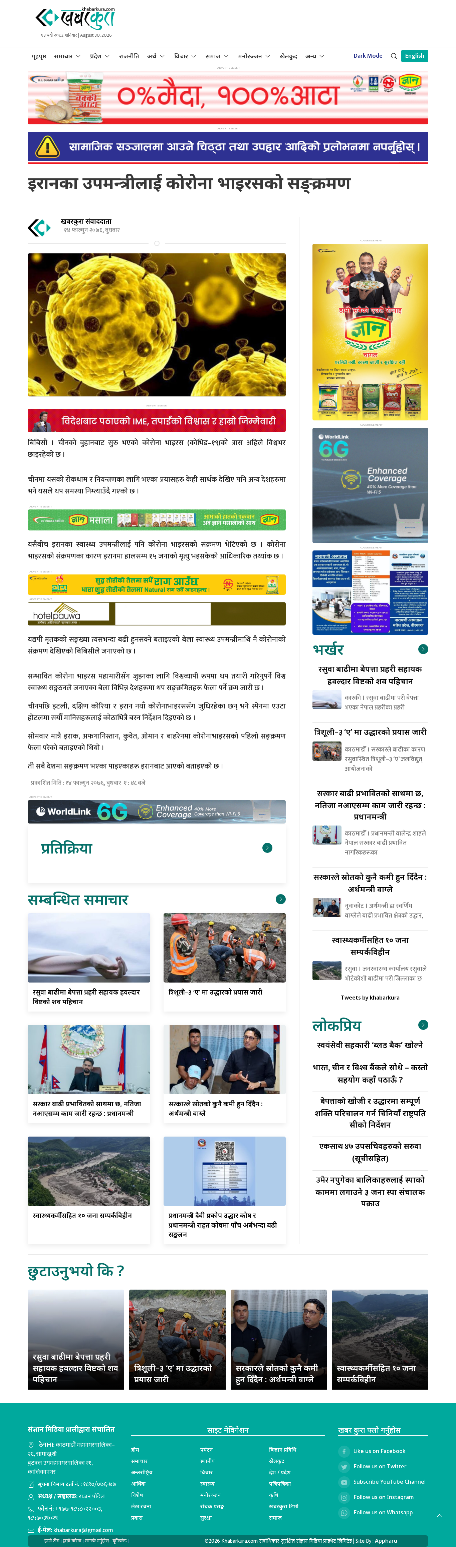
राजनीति (129, 56)
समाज (213, 56)
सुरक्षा (206, 1517)
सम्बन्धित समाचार (78, 899)
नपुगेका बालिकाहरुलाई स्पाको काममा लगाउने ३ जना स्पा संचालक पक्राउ (370, 1191)
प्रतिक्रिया (66, 847)
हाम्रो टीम (51, 1541)
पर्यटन (206, 1449)
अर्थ (152, 56)
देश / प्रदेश (280, 1472)
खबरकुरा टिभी (283, 1506)
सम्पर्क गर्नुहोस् (97, 1541)
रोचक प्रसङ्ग (212, 1506)
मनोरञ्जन (250, 56)
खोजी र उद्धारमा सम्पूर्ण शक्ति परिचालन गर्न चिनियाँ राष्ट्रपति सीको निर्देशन (370, 1112)
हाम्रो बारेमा (72, 1541)
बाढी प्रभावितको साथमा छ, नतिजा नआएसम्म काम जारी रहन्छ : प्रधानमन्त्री (370, 805)
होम (135, 1449)
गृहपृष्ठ (39, 56)
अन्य (310, 56)
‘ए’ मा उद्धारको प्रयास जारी (215, 992)
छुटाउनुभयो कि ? (76, 1270)
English (414, 56)
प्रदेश (95, 56)
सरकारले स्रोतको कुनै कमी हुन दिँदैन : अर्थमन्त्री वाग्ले (277, 1373)
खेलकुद (288, 56)
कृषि (273, 1495)
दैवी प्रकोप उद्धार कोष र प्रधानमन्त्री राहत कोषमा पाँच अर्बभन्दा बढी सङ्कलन (223, 1225)
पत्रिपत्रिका (280, 1483)
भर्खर (328, 648)
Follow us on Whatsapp (383, 1512)
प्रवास (137, 1517)
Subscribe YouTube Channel (390, 1481)
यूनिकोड (119, 1541)
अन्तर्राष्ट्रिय (142, 1472)
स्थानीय (207, 1461)
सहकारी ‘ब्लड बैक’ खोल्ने (370, 1044)
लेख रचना (141, 1506)
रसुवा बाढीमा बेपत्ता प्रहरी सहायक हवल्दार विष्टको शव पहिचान (75, 1367)
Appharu (386, 1540)
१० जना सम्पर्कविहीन (82, 1215)
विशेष (137, 1495)
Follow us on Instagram (384, 1497)
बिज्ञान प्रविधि (282, 1449)
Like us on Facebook (380, 1451)
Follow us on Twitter (380, 1466)
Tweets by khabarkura (370, 997)
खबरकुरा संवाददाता (86, 221)
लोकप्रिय (336, 1025)
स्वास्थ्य (207, 1483)
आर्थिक (138, 1483)
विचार (181, 56)
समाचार (63, 56)
